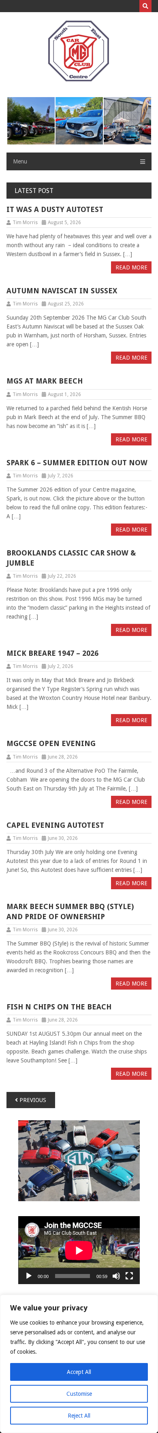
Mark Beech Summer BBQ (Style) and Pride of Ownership (70, 911)
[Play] (29, 1276)
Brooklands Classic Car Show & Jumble (71, 558)
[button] (30, 120)
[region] (79, 1364)
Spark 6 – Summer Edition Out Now (76, 462)
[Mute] (116, 1276)
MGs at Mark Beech (44, 381)
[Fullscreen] (129, 1276)
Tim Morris (25, 222)
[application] (79, 1250)
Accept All (79, 1372)
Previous (32, 1100)
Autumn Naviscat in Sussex (61, 290)
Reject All (79, 1415)
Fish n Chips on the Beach (58, 1007)
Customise (79, 1394)
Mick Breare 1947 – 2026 (52, 653)
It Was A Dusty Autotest (54, 209)
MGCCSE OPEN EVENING (51, 743)
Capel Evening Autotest (55, 825)
